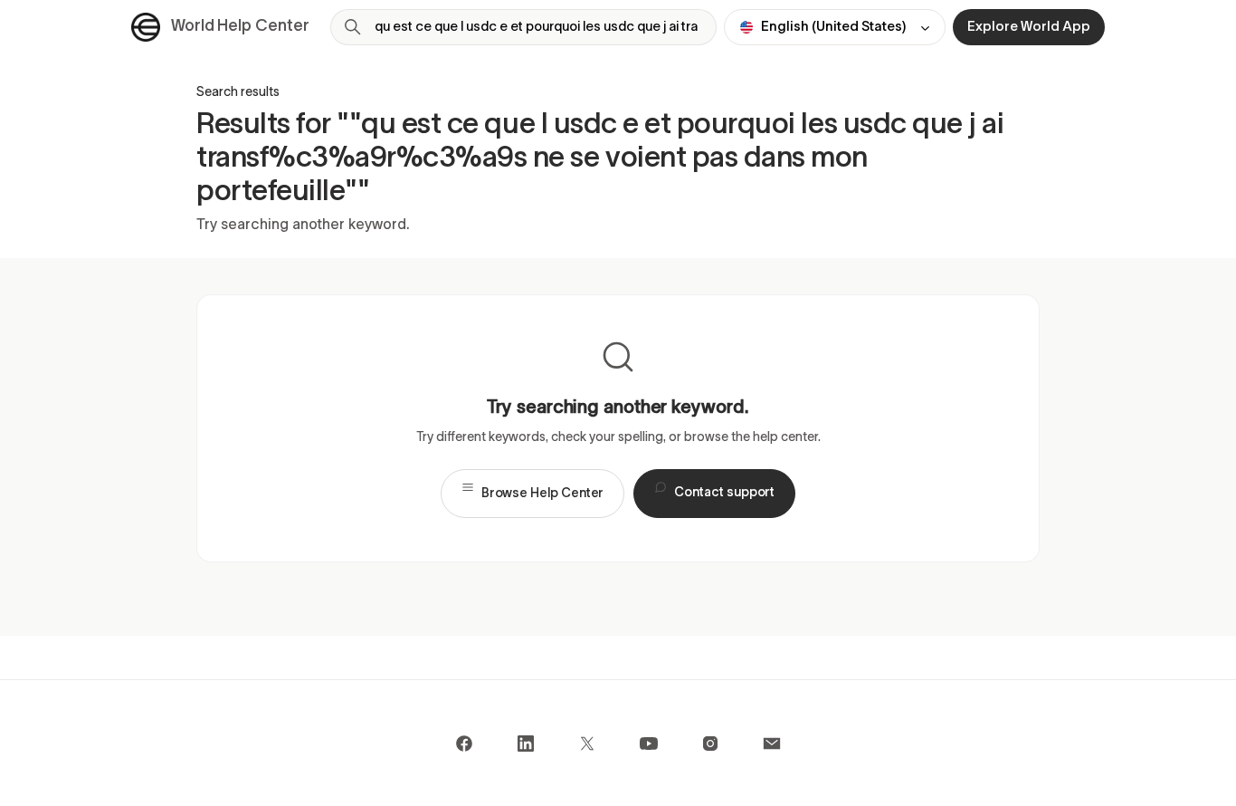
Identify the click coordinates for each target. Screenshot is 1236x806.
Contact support (724, 494)
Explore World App (1028, 27)
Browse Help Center (542, 494)
